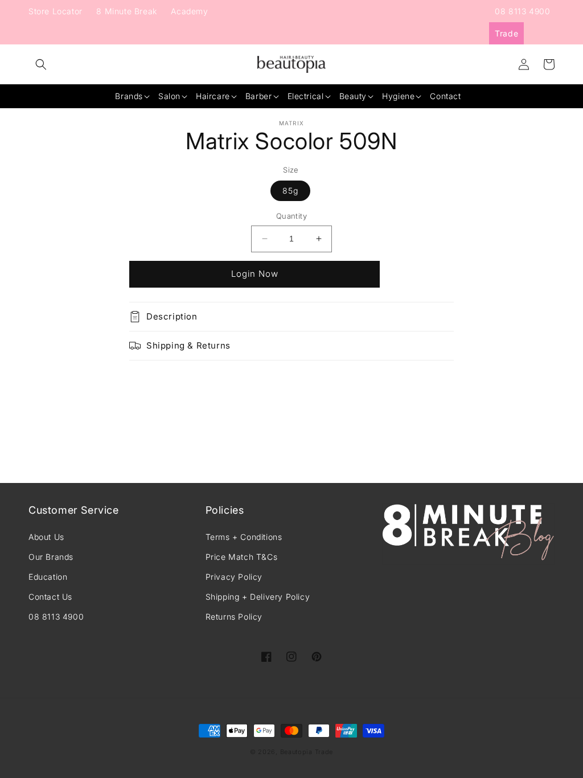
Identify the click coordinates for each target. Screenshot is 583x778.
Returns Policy (234, 616)
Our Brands (50, 557)
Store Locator (55, 11)
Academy (189, 11)
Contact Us (50, 596)
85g (290, 190)
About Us (46, 537)
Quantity (291, 215)
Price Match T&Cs (242, 557)
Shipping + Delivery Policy (258, 596)
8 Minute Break (126, 11)
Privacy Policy (234, 577)
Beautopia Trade (307, 752)
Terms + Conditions (244, 537)
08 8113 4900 (522, 11)
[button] (41, 64)
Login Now (254, 273)
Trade (506, 33)
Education (47, 577)
